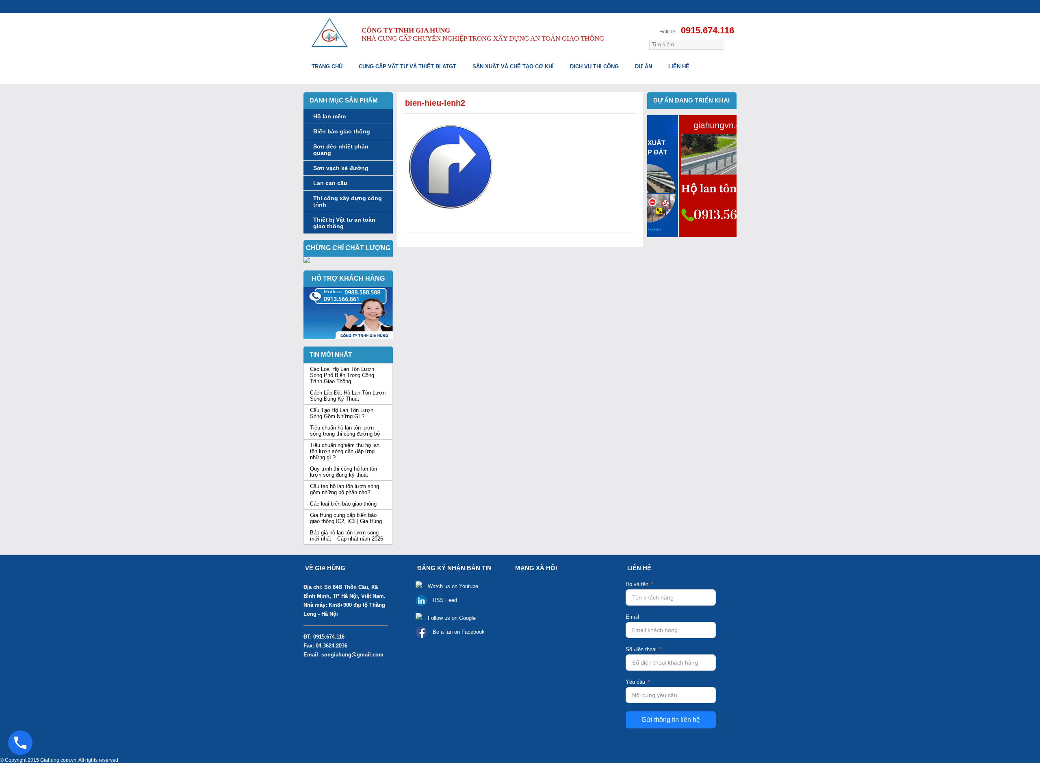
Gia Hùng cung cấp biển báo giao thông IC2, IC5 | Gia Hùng (346, 518)
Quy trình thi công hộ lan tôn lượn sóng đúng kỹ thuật (343, 472)
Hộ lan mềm (329, 116)
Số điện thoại (641, 649)
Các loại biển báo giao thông (343, 504)
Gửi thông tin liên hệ (670, 719)
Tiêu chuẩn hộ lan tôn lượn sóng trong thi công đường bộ (345, 431)
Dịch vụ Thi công (594, 66)
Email (632, 617)
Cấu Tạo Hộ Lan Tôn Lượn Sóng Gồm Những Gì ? (341, 413)
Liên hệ (678, 66)
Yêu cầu (635, 682)
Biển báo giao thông (341, 131)
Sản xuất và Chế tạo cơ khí (513, 66)
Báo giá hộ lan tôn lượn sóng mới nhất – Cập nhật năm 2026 (346, 536)
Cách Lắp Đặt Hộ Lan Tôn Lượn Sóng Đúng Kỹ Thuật (348, 396)
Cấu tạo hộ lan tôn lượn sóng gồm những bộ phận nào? (344, 489)
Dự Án (643, 66)
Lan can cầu (330, 183)
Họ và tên (637, 584)
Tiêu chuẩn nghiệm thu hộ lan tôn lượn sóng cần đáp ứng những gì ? (344, 451)
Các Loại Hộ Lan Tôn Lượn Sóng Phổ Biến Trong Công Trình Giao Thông (342, 375)
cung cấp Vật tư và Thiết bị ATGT (407, 66)
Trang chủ (327, 66)
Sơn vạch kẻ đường (340, 168)
